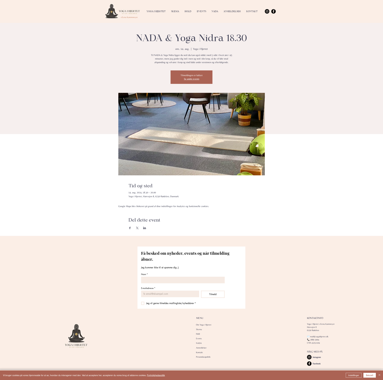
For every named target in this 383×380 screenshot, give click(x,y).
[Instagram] (267, 11)
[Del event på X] (137, 228)
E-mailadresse (148, 288)
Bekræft (369, 375)
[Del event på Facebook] (130, 228)
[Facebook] (273, 11)
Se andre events (191, 78)
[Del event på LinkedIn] (144, 228)
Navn (144, 274)
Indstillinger (353, 375)
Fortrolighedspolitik (156, 375)
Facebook (317, 363)
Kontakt (199, 352)
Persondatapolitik (203, 357)
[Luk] (379, 375)
